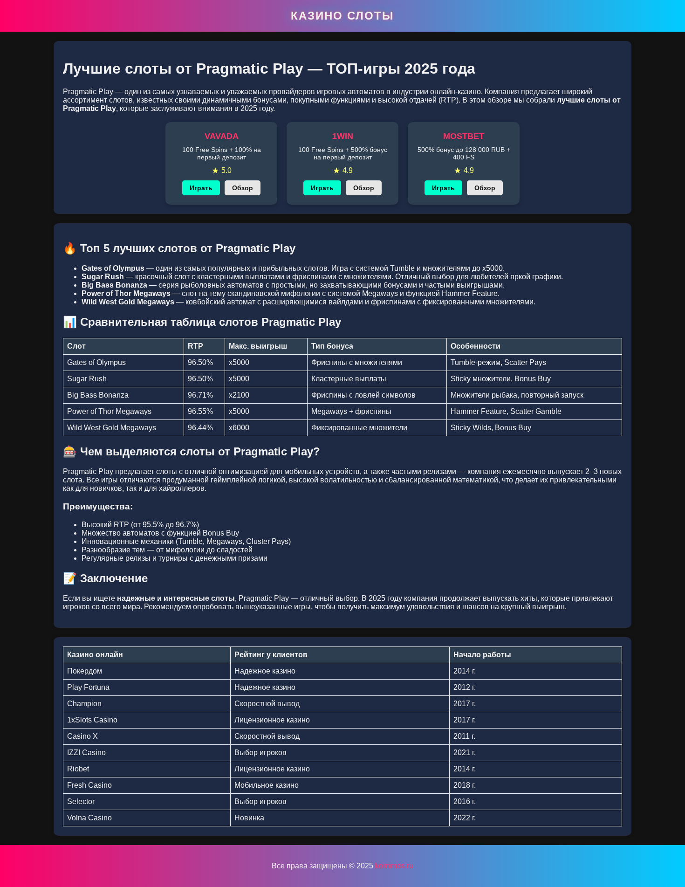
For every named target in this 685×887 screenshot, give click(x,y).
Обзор (242, 188)
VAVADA (222, 136)
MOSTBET (463, 136)
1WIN (342, 136)
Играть (201, 188)
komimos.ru (394, 866)
